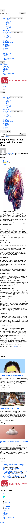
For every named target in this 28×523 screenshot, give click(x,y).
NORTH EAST (6, 18)
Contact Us (6, 59)
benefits (15, 346)
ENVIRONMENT (7, 45)
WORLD (5, 40)
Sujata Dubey (11, 153)
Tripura (7, 22)
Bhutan (7, 35)
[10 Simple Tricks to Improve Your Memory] (12, 372)
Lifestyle (7, 136)
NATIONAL (6, 30)
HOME (4, 16)
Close (3, 10)
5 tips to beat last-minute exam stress (10, 408)
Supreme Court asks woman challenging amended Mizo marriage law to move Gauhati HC (14, 466)
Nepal (7, 33)
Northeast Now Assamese (9, 493)
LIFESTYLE (6, 46)
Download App (6, 499)
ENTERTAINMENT (8, 43)
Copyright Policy (7, 53)
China (7, 36)
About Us (5, 51)
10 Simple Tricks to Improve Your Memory (11, 375)
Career (4, 57)
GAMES (5, 49)
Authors (5, 55)
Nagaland (8, 26)
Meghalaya (8, 21)
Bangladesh (9, 39)
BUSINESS (6, 41)
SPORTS (5, 44)
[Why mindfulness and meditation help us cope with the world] (12, 438)
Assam (7, 19)
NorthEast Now (4, 86)
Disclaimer (5, 54)
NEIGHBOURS (7, 32)
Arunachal (8, 27)
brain (22, 335)
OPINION (5, 48)
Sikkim (7, 28)
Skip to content (4, 64)
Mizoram (8, 23)
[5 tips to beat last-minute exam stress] (12, 405)
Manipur (8, 25)
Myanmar (8, 37)
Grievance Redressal (8, 58)
